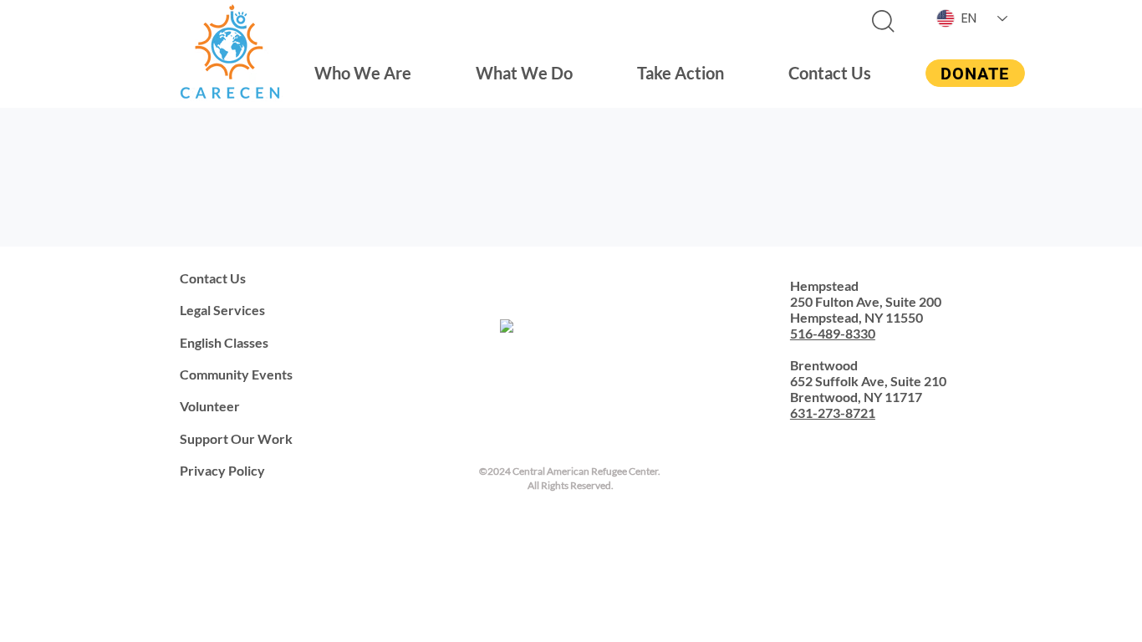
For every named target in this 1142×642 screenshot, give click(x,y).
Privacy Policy (222, 470)
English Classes (224, 342)
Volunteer (210, 406)
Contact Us (213, 278)
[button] (363, 72)
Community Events (236, 374)
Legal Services (222, 310)
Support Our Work (236, 438)
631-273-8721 (832, 412)
